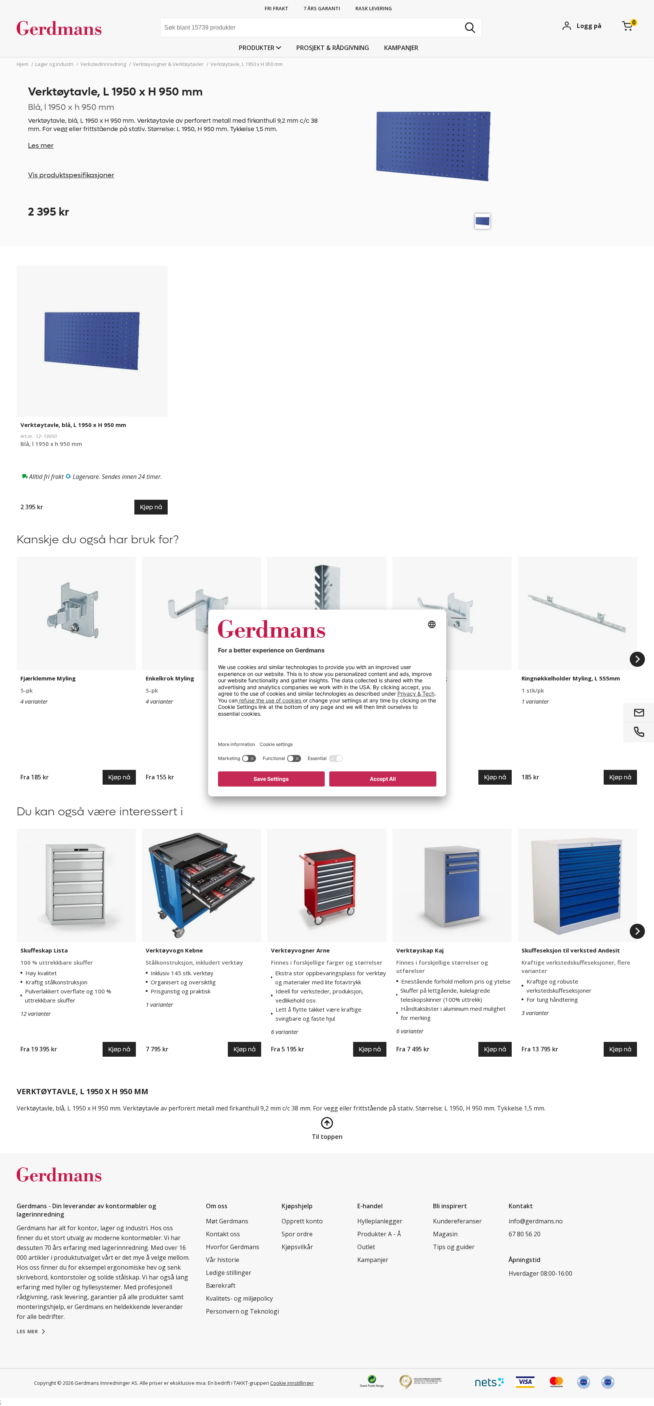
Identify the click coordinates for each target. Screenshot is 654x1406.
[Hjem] (74, 28)
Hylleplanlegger (379, 1221)
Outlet (366, 1247)
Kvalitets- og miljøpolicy (239, 1298)
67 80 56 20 (524, 1234)
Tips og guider (454, 1247)
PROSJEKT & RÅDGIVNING (332, 48)
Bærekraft (220, 1285)
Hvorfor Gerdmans (232, 1247)
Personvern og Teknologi (242, 1311)
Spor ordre (297, 1234)
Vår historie (222, 1260)
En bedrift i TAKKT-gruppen (238, 1382)
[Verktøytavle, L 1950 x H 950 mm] (482, 221)
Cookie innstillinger (292, 1382)
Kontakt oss (223, 1234)
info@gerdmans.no (536, 1221)
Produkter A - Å (379, 1234)
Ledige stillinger (228, 1272)
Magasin (445, 1234)
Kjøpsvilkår (297, 1247)
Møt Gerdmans (227, 1221)
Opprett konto (302, 1221)
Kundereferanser (457, 1221)
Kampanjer (401, 48)
